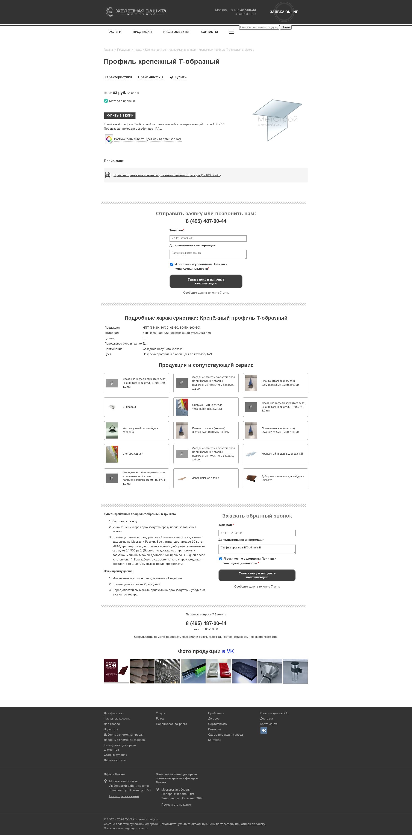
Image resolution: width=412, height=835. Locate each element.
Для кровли (112, 724)
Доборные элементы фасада (124, 739)
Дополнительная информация (192, 245)
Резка (160, 718)
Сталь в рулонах (115, 754)
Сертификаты (217, 724)
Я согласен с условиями (201, 266)
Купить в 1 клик (119, 115)
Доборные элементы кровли (124, 734)
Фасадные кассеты (117, 718)
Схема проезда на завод (225, 734)
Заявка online (284, 12)
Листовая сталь (115, 760)
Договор (214, 718)
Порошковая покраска (171, 724)
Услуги (115, 31)
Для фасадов (113, 713)
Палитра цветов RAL (274, 713)
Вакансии (214, 729)
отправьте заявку (253, 824)
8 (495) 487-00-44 (206, 623)
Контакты (209, 31)
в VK (228, 651)
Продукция (142, 31)
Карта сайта (268, 724)
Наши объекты (176, 31)
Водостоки (111, 729)
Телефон (177, 230)
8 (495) (206, 221)
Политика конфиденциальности (126, 828)
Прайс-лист (216, 713)
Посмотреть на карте (124, 796)
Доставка (266, 718)
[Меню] (231, 32)
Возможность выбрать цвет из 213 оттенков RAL (148, 139)
